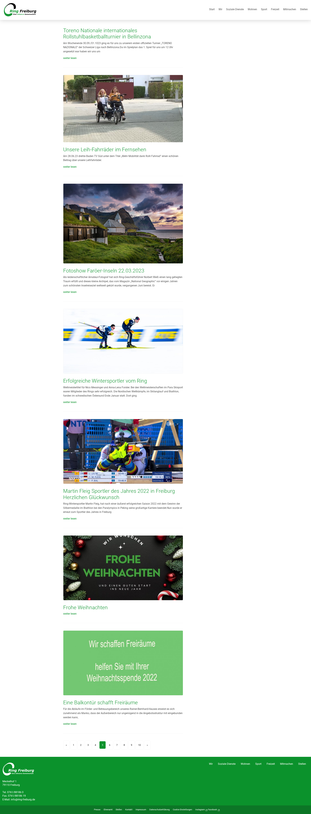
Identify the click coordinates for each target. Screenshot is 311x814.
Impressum (141, 809)
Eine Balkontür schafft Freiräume (100, 702)
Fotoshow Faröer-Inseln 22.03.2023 (103, 271)
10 (139, 745)
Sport (264, 9)
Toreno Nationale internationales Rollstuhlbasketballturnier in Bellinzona (107, 33)
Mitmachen (289, 9)
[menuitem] (212, 10)
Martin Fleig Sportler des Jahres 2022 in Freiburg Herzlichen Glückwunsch (119, 494)
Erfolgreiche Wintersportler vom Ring (105, 381)
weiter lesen (70, 58)
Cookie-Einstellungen (182, 809)
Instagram (200, 809)
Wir (220, 9)
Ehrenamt (108, 809)
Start (212, 9)
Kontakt (128, 809)
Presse (97, 809)
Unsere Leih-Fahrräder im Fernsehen (104, 149)
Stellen (304, 9)
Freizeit (275, 9)
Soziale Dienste (235, 9)
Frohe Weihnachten (85, 607)
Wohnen (252, 9)
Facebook (212, 809)
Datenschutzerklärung (159, 809)
